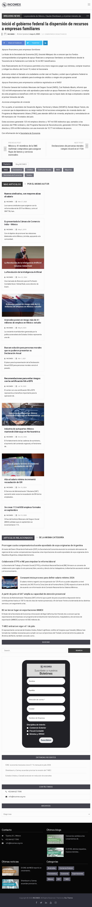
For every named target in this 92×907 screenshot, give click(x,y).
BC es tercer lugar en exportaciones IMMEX (22, 610)
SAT (58, 879)
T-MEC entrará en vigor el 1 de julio (18, 626)
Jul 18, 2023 (22, 386)
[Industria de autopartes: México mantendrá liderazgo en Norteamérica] (23, 414)
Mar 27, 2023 (22, 202)
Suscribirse (46, 740)
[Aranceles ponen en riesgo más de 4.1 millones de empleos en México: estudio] (23, 305)
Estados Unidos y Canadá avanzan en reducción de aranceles (29, 776)
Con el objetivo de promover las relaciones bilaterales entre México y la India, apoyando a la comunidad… (22, 236)
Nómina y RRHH (36, 734)
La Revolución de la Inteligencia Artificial (23, 272)
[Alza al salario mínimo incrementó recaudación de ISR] (23, 465)
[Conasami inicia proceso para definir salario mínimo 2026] (10, 582)
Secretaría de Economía (30, 133)
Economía (64, 874)
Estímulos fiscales (44, 170)
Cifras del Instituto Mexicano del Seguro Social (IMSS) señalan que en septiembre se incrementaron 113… (21, 522)
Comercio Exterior (37, 728)
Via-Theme (68, 898)
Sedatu (29, 175)
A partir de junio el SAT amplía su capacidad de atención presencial (33, 594)
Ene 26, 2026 (22, 437)
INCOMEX (10, 34)
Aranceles (51, 868)
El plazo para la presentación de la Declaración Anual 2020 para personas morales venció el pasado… (21, 365)
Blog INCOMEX (21, 164)
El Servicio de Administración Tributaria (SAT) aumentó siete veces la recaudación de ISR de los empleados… (22, 494)
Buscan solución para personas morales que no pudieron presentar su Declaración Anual (23, 350)
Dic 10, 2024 (22, 487)
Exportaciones (77, 874)
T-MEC (66, 879)
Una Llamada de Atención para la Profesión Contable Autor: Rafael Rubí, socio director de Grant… (21, 284)
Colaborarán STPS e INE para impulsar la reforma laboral (28, 561)
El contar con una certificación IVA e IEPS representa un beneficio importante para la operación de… (20, 393)
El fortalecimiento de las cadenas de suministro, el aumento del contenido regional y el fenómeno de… (22, 443)
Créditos (30, 170)
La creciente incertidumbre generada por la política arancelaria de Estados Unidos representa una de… (23, 334)
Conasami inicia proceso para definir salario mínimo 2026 (47, 578)
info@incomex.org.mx (17, 797)
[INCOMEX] (11, 5)
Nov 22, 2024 (22, 277)
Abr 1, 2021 (22, 358)
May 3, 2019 (22, 229)
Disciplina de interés (36, 725)
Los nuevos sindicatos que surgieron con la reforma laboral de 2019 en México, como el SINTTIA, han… (20, 208)
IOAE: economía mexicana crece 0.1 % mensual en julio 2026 (28, 765)
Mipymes (68, 170)
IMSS (58, 170)
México (50, 879)
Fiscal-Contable (36, 731)
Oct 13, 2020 (22, 515)
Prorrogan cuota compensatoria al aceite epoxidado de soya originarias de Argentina (42, 545)
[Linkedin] (45, 43)
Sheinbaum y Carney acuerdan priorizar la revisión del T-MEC (28, 770)
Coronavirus (17, 170)
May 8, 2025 (22, 328)
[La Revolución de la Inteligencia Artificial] (23, 257)
